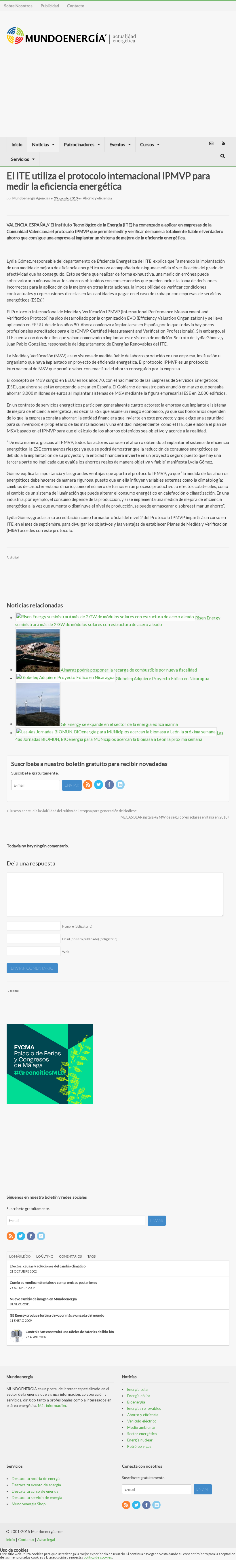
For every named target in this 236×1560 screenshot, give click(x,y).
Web (65, 951)
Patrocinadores (79, 144)
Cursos (147, 144)
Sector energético (142, 1433)
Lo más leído (20, 1256)
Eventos (117, 144)
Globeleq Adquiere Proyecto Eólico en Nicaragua (162, 678)
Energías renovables (144, 1408)
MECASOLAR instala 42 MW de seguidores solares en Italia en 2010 (174, 817)
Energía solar (138, 1389)
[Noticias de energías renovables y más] (71, 41)
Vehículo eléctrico (142, 1421)
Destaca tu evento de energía (36, 1485)
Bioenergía (136, 1402)
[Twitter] (99, 784)
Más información (52, 1405)
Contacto (75, 5)
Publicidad (50, 5)
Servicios (20, 159)
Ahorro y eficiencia (97, 198)
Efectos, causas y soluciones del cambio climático (47, 1266)
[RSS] (88, 784)
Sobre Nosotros (18, 5)
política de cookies (98, 1557)
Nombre (77, 926)
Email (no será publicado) (89, 939)
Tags (91, 1256)
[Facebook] (110, 784)
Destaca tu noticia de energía (36, 1478)
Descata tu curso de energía (35, 1491)
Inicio (17, 144)
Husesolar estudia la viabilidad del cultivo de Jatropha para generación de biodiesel (73, 811)
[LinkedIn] (120, 784)
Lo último (44, 1256)
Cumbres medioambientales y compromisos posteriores (53, 1282)
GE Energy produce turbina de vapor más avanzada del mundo (57, 1315)
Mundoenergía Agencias (31, 198)
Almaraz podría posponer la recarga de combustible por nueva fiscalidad (129, 669)
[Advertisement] (178, 84)
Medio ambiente (141, 1427)
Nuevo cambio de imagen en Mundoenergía (43, 1299)
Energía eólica (138, 1395)
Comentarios (70, 1256)
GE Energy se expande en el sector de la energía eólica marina (119, 723)
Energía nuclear (140, 1440)
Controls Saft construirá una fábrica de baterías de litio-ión (70, 1332)
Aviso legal (46, 1539)
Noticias (40, 144)
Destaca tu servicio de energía (37, 1497)
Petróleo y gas (139, 1446)
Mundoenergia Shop (29, 1504)
